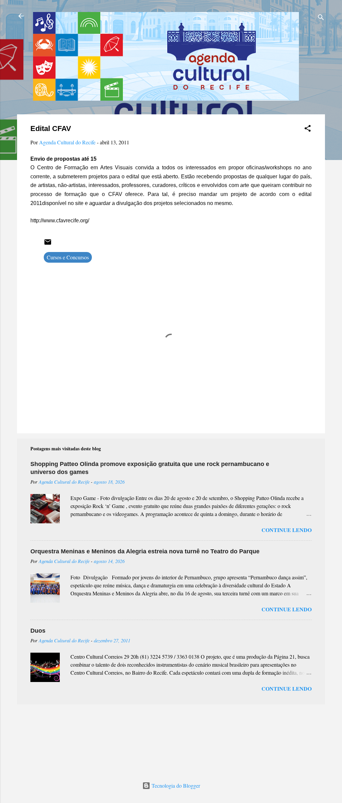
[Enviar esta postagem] (48, 243)
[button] (308, 129)
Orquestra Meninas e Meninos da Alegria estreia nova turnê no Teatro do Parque (145, 551)
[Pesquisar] (321, 18)
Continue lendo (287, 530)
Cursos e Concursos (68, 257)
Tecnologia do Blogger (175, 785)
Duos (37, 630)
